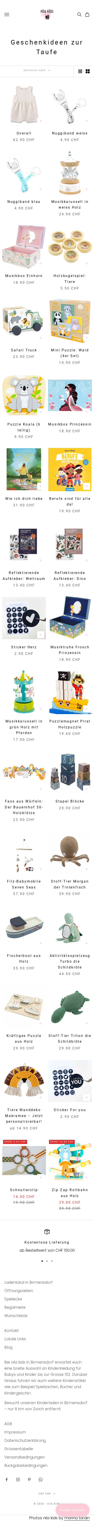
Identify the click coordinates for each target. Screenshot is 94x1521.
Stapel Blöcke (70, 801)
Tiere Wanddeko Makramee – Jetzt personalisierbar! (24, 1116)
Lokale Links (15, 1339)
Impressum (15, 1432)
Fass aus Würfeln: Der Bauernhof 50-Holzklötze (24, 807)
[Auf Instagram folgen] (18, 1479)
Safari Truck (24, 350)
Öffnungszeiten (18, 1290)
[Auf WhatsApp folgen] (40, 1479)
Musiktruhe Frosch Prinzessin (70, 650)
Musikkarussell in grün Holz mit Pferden (24, 727)
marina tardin (77, 1518)
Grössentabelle (18, 1448)
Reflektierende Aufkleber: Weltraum (24, 576)
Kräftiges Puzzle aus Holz (24, 1039)
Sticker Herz (24, 647)
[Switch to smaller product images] (88, 71)
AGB (8, 1423)
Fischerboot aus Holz (24, 959)
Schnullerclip (24, 1190)
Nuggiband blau (24, 202)
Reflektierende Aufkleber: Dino (70, 576)
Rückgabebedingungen (25, 1465)
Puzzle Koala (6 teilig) (24, 427)
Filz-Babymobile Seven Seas (24, 884)
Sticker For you (70, 1110)
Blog (8, 1347)
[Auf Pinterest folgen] (29, 1479)
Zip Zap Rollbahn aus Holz (70, 1193)
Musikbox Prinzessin (70, 424)
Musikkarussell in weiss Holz (70, 205)
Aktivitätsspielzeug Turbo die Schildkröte (70, 961)
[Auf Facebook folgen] (6, 1479)
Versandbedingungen (24, 1457)
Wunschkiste (16, 1315)
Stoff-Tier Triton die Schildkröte (70, 1039)
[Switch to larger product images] (80, 71)
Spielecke (13, 1299)
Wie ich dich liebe (24, 499)
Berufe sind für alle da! (70, 502)
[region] (47, 1241)
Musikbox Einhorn (24, 276)
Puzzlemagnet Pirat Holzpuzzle (70, 724)
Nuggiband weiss (70, 133)
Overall (24, 133)
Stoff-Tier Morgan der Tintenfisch (70, 884)
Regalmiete (15, 1307)
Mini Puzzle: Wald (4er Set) (70, 353)
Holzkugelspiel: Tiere (70, 279)
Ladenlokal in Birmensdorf (28, 1282)
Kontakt (11, 1330)
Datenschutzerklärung (25, 1440)
